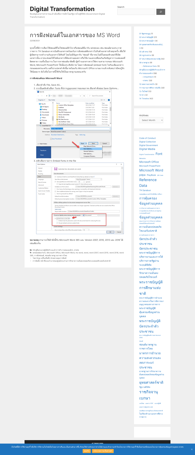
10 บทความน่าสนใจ (147, 84)
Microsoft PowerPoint (149, 166)
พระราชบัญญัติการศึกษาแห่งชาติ (151, 288)
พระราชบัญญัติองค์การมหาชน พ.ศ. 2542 (150, 336)
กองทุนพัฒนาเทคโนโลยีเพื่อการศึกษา (150, 194)
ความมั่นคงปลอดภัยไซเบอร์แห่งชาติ (150, 228)
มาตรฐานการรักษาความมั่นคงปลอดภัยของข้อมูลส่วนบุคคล (151, 374)
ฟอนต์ (141, 341)
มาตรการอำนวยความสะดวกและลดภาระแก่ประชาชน (150, 360)
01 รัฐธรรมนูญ (144, 34)
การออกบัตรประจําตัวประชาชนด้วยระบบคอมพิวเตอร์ (150, 212)
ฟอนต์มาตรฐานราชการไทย (56, 255)
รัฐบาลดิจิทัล (144, 387)
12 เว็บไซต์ (143, 91)
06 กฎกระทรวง (145, 55)
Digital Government (148, 145)
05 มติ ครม (143, 52)
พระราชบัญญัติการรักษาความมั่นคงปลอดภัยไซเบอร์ (149, 273)
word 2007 (93, 253)
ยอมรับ (86, 451)
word (86, 253)
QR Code (160, 175)
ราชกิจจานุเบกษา (148, 395)
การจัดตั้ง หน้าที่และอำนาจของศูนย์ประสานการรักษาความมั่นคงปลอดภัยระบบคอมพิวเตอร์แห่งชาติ (71, 261)
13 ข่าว (142, 95)
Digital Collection (147, 141)
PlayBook (151, 175)
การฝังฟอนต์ (39, 255)
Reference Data (150, 66)
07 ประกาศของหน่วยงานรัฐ (149, 59)
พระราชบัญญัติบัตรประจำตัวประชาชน (150, 326)
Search (120, 7)
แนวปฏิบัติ (158, 403)
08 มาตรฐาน (144, 62)
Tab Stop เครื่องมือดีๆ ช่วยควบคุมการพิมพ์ (49, 258)
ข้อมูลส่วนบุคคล (150, 217)
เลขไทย (141, 403)
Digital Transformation (62, 8)
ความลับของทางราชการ (146, 235)
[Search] (160, 12)
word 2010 (103, 253)
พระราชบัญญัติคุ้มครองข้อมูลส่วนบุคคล (149, 312)
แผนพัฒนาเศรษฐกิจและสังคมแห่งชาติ (151, 411)
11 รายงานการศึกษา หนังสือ (150, 88)
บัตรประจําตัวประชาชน (148, 241)
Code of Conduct (147, 138)
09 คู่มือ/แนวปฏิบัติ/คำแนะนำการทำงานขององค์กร (53, 250)
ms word (79, 253)
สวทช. (76, 250)
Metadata (142, 158)
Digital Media (147, 149)
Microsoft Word (68, 253)
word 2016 (113, 253)
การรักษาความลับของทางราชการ (149, 208)
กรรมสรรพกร (148, 77)
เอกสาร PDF (149, 403)
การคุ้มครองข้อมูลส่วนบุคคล (150, 200)
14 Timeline (144, 98)
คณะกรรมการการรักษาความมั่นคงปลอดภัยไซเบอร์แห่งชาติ (150, 222)
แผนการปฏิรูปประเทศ (146, 407)
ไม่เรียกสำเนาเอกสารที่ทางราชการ (151, 415)
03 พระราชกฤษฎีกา (147, 41)
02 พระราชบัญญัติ (146, 37)
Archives (143, 115)
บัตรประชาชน (148, 248)
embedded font (39, 253)
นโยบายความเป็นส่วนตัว (102, 451)
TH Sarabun (145, 190)
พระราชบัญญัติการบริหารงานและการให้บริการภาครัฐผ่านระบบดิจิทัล (151, 258)
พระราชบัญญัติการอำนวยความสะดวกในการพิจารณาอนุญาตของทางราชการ (151, 301)
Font (159, 154)
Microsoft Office (53, 253)
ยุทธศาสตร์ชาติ (151, 382)
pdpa (142, 174)
